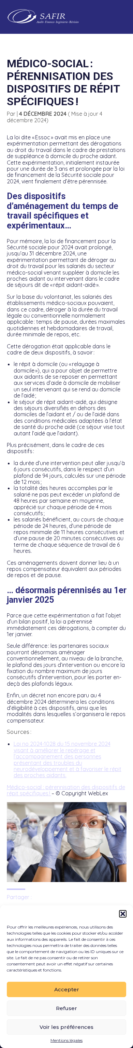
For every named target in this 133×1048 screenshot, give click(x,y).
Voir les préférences (66, 1027)
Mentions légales (66, 1040)
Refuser (66, 1008)
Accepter (66, 989)
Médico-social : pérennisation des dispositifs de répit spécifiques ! (66, 790)
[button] (122, 913)
